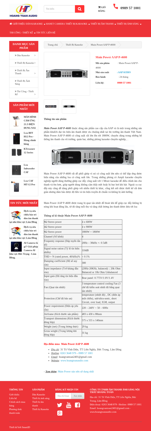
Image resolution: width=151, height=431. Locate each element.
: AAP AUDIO (124, 72)
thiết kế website (72, 414)
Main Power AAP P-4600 (103, 44)
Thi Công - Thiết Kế (22, 32)
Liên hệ (50, 32)
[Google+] (60, 413)
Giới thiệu (19, 23)
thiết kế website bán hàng (66, 414)
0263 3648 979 (68, 353)
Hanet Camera (55, 23)
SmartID (26, 427)
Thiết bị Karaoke (40, 409)
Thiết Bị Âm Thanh (102, 23)
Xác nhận (78, 396)
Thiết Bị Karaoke (77, 23)
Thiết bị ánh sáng (41, 398)
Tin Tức (41, 32)
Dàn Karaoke (34, 23)
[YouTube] (68, 405)
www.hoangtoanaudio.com (74, 360)
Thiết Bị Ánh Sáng (128, 23)
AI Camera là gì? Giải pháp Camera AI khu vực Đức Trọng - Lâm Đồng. (23, 250)
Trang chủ (53, 44)
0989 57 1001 (85, 353)
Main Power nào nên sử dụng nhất (76, 371)
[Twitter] (60, 405)
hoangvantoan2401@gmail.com (113, 408)
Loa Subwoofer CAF (29, 168)
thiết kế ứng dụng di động (78, 414)
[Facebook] (77, 405)
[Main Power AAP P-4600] (67, 74)
